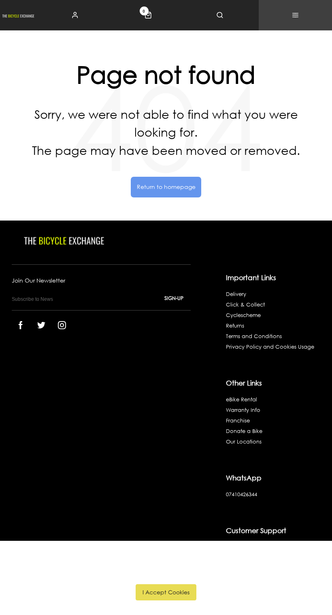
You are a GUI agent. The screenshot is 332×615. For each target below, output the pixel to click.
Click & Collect (245, 304)
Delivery (236, 294)
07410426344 (241, 494)
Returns (235, 325)
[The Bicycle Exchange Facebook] (21, 325)
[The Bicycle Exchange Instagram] (62, 325)
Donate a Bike (244, 431)
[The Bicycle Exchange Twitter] (41, 325)
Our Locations (244, 441)
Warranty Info (243, 410)
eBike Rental (241, 399)
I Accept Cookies (166, 592)
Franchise (238, 420)
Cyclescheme (243, 315)
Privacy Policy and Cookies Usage (270, 346)
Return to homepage (166, 187)
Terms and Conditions (254, 336)
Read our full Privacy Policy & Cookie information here (166, 573)
